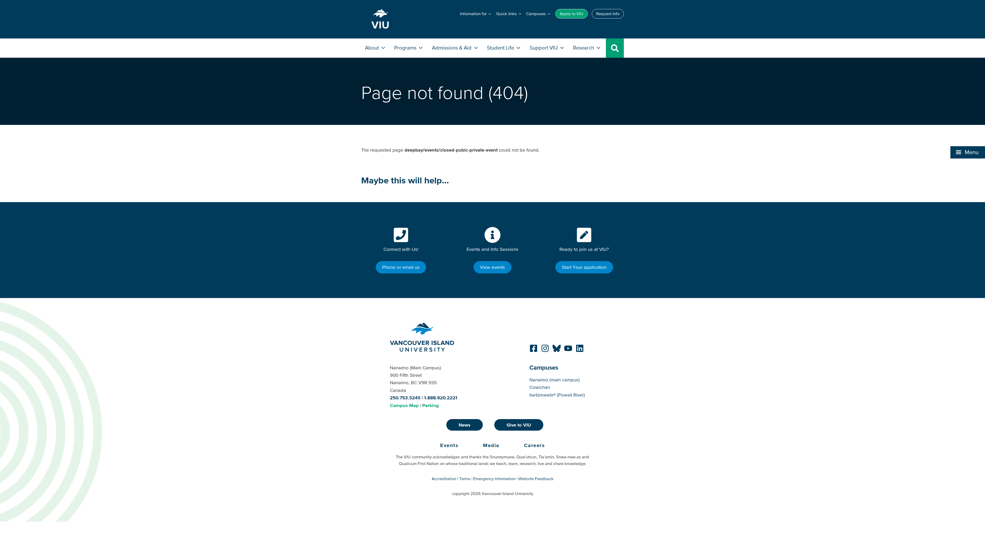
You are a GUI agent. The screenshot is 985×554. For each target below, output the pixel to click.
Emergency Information (494, 478)
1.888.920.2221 (440, 397)
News (464, 425)
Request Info (607, 13)
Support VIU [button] (544, 48)
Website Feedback (536, 478)
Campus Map (404, 405)
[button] (967, 152)
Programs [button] (406, 48)
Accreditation (444, 478)
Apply (571, 13)
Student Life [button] (501, 48)
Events (449, 445)
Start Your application (584, 267)
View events (492, 267)
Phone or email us (401, 267)
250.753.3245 (405, 397)
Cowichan (539, 387)
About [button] (372, 48)
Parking (430, 405)
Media (491, 445)
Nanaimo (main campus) (554, 379)
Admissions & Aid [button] (452, 48)
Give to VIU (519, 425)
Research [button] (584, 48)
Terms (464, 478)
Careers (534, 445)
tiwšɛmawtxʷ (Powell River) (557, 395)
